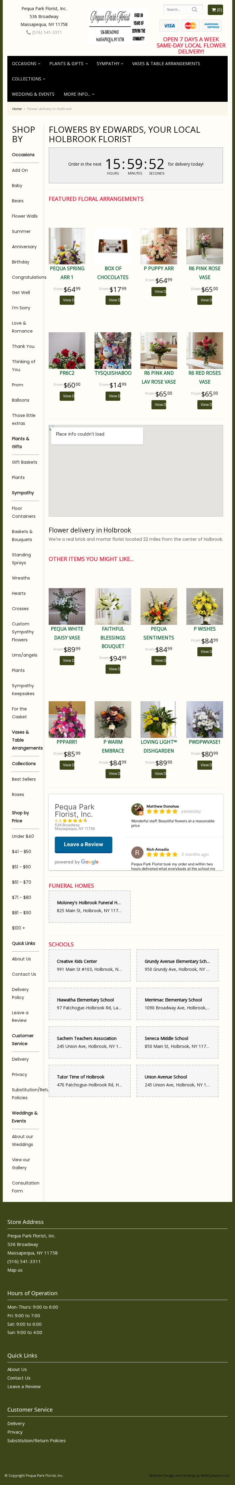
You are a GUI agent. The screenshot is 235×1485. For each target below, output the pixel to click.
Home (16, 108)
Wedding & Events (33, 94)
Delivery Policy (20, 993)
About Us (21, 959)
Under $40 (23, 836)
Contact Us (24, 974)
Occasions (24, 63)
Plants (18, 477)
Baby (17, 185)
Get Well (21, 292)
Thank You (23, 346)
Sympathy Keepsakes (23, 690)
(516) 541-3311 (46, 32)
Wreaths (21, 578)
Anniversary (24, 247)
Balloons (20, 400)
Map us (15, 1270)
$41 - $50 (21, 852)
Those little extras (23, 419)
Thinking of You (23, 366)
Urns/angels (24, 655)
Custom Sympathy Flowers (23, 632)
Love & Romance (22, 327)
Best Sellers (24, 779)
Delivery (20, 1059)
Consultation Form (25, 1187)
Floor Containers (23, 512)
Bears (18, 201)
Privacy (19, 1074)
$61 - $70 (21, 882)
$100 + (18, 928)
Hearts (19, 593)
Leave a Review (20, 1017)
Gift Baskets (24, 462)
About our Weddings (22, 1140)
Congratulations (25, 277)
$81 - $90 (21, 913)
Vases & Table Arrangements (166, 63)
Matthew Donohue (163, 806)
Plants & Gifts (66, 63)
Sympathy (108, 63)
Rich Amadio (158, 849)
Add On (20, 170)
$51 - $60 (21, 867)
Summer (21, 231)
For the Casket (19, 713)
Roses (18, 794)
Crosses (20, 609)
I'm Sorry (21, 308)
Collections (26, 79)
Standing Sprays (21, 559)
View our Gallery (21, 1164)
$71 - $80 (21, 897)
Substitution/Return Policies (25, 1094)
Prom (17, 385)
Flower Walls (25, 216)
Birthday (20, 262)
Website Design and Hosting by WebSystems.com (189, 1475)
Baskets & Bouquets (22, 536)
